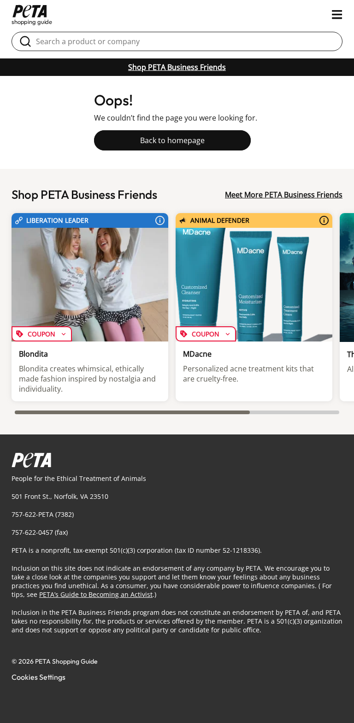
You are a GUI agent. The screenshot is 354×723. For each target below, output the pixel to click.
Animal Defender (219, 220)
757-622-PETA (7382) (43, 514)
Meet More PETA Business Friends (283, 195)
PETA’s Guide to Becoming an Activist (96, 594)
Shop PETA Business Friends (177, 67)
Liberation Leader (57, 220)
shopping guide (32, 21)
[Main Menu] (337, 15)
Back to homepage (172, 140)
